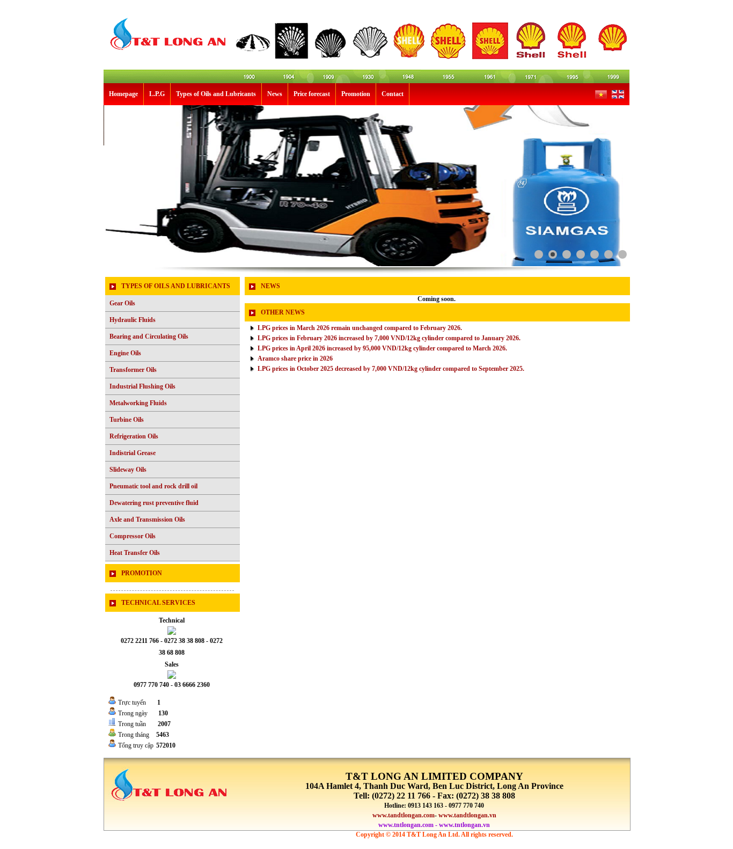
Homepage (123, 94)
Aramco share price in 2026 (295, 358)
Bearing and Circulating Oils (148, 336)
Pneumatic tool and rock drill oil (153, 486)
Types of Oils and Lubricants (216, 94)
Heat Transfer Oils (134, 553)
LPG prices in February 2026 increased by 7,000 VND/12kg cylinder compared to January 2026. (389, 338)
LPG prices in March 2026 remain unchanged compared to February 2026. (360, 328)
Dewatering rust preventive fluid (154, 503)
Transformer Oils (133, 370)
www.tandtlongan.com (403, 815)
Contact (393, 94)
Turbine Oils (126, 419)
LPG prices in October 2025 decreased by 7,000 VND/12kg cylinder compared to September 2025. (391, 368)
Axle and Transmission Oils (147, 519)
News (274, 94)
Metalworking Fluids (138, 403)
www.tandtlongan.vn (467, 815)
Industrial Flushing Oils (142, 386)
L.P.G (157, 94)
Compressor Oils (132, 536)
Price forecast (312, 94)
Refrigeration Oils (133, 436)
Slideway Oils (127, 469)
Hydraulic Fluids (132, 320)
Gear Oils (122, 303)
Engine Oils (125, 353)
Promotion (355, 94)
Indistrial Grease (132, 453)
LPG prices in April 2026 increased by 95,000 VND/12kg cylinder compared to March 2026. (382, 348)
